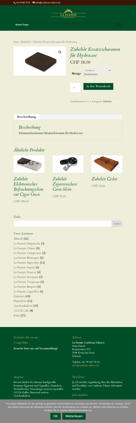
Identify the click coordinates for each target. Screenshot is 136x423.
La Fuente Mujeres (25, 287)
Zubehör (26, 42)
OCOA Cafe (21, 311)
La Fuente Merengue (26, 258)
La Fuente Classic (24, 248)
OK (55, 416)
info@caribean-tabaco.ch (85, 365)
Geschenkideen (23, 306)
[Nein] (132, 411)
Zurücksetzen (91, 74)
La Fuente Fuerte (24, 267)
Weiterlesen (74, 416)
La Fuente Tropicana (27, 282)
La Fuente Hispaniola (27, 243)
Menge (76, 73)
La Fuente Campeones (27, 253)
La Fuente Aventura (26, 277)
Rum (17, 315)
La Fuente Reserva (25, 272)
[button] (60, 52)
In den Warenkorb (98, 86)
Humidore (20, 301)
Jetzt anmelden (80, 395)
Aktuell (18, 239)
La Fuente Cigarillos (26, 291)
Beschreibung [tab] (26, 117)
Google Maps (21, 342)
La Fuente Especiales (26, 263)
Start (16, 42)
